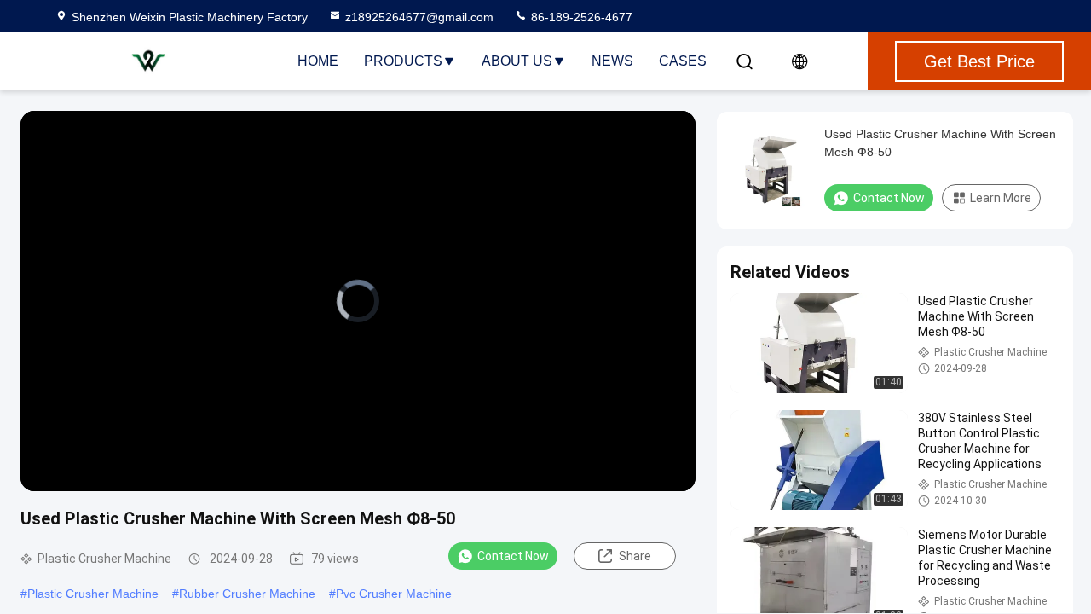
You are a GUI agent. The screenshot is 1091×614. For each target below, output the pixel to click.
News (612, 61)
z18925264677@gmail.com (419, 17)
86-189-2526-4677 (580, 17)
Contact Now (513, 556)
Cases (683, 61)
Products (403, 61)
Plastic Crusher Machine (93, 593)
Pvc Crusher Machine (394, 593)
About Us (517, 61)
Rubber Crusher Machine (247, 593)
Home (317, 61)
